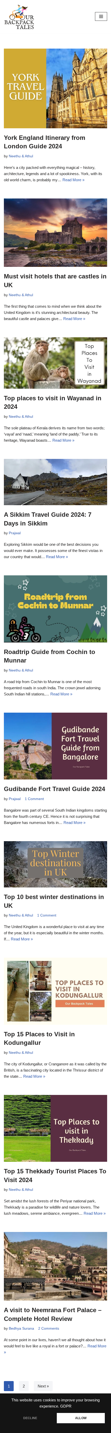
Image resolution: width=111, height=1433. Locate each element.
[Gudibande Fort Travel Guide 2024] (55, 746)
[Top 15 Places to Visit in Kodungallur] (55, 991)
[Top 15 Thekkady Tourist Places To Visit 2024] (55, 1128)
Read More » (73, 180)
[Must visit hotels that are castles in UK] (55, 232)
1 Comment (34, 799)
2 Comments (48, 1328)
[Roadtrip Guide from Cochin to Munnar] (55, 608)
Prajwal (15, 533)
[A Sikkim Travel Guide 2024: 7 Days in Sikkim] (55, 482)
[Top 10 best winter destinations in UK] (55, 864)
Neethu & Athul (21, 156)
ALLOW (80, 1418)
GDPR (66, 1406)
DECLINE (30, 1418)
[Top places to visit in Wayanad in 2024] (55, 363)
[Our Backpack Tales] (19, 17)
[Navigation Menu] (101, 16)
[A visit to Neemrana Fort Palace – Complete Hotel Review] (55, 1266)
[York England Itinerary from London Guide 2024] (55, 88)
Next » (43, 1386)
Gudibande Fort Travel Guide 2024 (54, 788)
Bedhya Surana (21, 1328)
